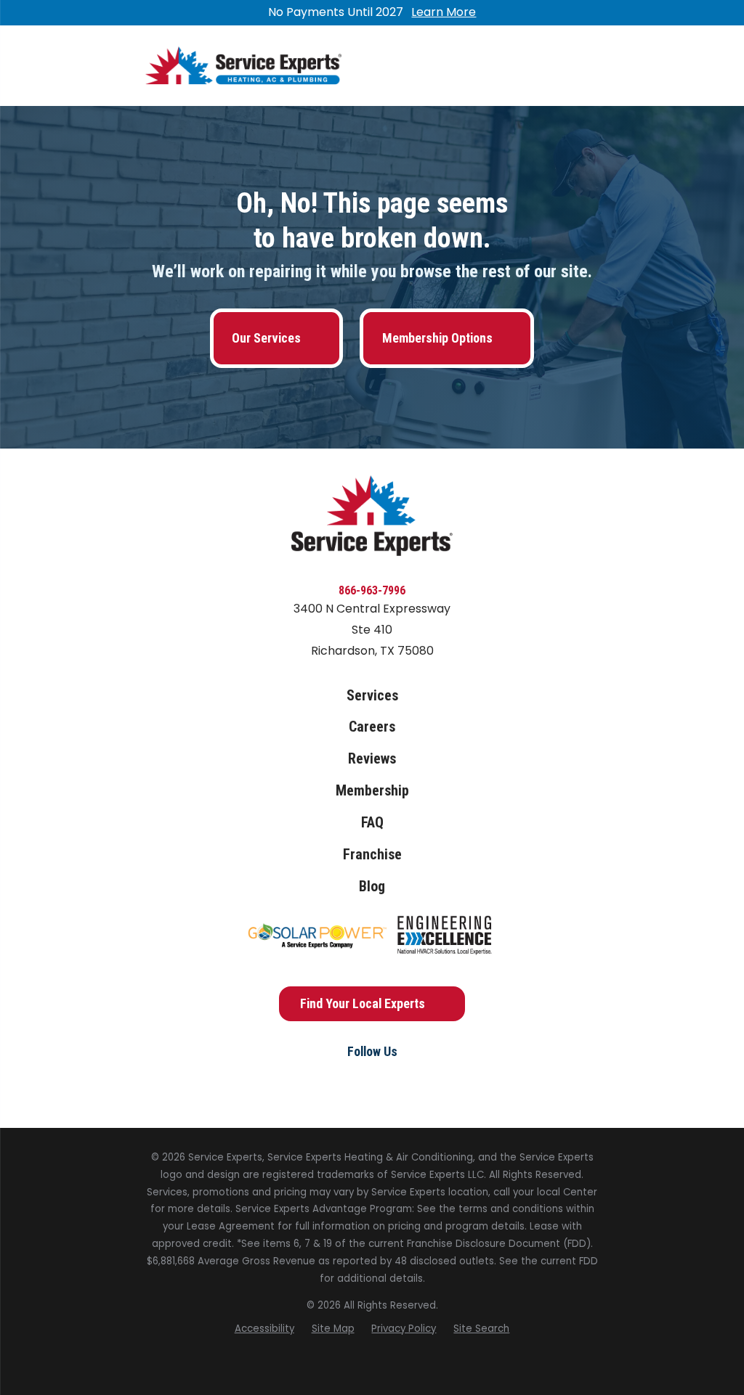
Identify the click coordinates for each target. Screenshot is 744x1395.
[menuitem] (264, 1329)
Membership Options (437, 337)
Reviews (372, 758)
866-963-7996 (372, 590)
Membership (372, 790)
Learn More (443, 12)
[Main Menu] (586, 65)
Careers (372, 727)
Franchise (372, 854)
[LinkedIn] (405, 1079)
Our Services (266, 337)
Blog (372, 886)
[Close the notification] (598, 13)
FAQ (372, 822)
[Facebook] (339, 1079)
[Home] (243, 65)
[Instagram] (372, 1079)
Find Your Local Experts (362, 1003)
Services (372, 695)
